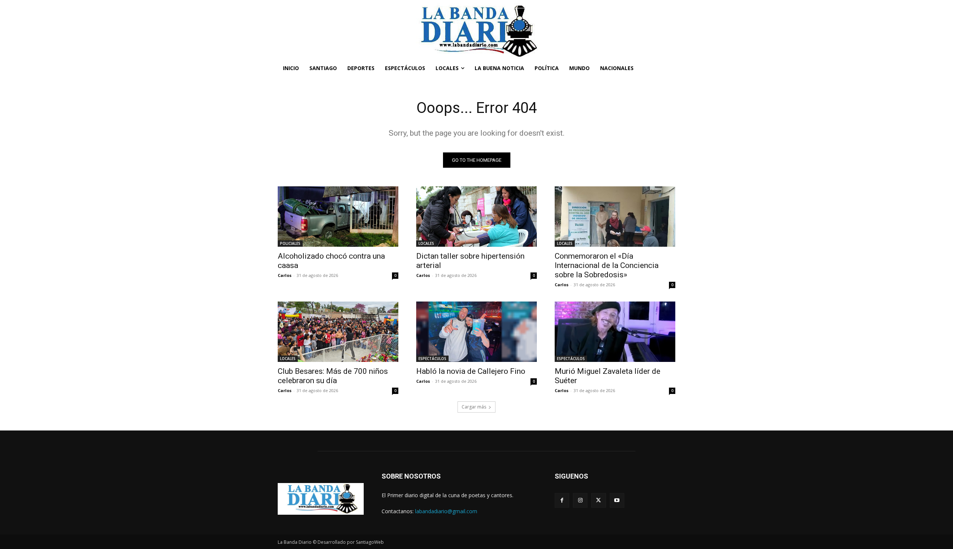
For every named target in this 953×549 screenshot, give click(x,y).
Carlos (284, 275)
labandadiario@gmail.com (446, 511)
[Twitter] (598, 500)
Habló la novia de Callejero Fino (470, 371)
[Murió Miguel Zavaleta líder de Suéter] (615, 332)
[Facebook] (562, 500)
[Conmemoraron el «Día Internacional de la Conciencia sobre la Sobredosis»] (615, 216)
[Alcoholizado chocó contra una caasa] (338, 216)
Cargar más (474, 407)
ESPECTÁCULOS (432, 358)
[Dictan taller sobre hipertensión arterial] (476, 216)
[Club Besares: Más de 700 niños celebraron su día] (338, 332)
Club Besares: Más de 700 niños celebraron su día (333, 376)
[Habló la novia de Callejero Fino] (476, 332)
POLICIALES (290, 243)
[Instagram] (580, 500)
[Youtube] (617, 500)
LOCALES (426, 243)
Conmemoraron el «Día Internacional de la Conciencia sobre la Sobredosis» (607, 265)
